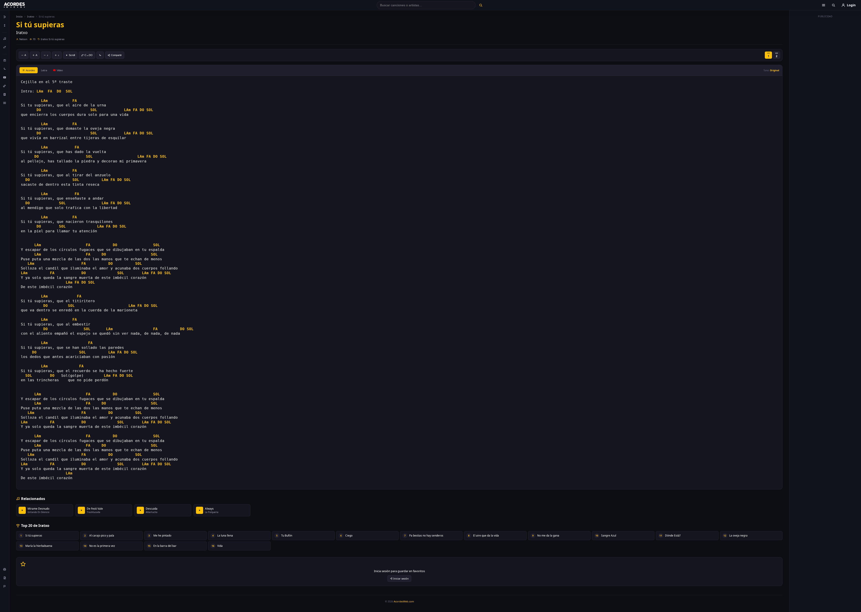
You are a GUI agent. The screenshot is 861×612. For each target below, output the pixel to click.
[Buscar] (480, 5)
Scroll (72, 55)
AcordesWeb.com (404, 601)
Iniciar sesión (401, 578)
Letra (44, 70)
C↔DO (89, 55)
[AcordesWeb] (20, 5)
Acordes (30, 70)
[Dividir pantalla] (5, 103)
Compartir (116, 55)
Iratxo (30, 16)
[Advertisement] (825, 87)
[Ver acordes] (5, 94)
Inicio (19, 16)
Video (60, 70)
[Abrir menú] (823, 5)
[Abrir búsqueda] (833, 5)
